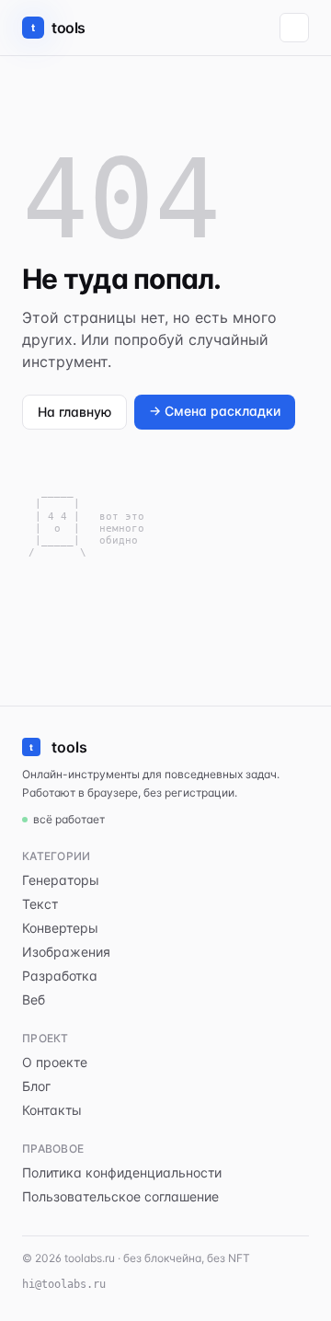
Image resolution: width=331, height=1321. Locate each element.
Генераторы (60, 880)
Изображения (66, 951)
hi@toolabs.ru (64, 1284)
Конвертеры (60, 928)
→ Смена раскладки (214, 411)
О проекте (54, 1062)
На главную (74, 411)
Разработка (59, 975)
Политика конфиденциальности (122, 1172)
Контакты (52, 1110)
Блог (36, 1086)
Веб (33, 999)
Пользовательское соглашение (120, 1196)
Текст (40, 904)
